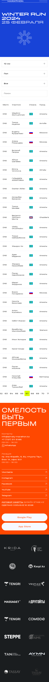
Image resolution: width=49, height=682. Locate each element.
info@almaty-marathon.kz (16, 437)
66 (21, 393)
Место (6, 105)
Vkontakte (7, 472)
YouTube (6, 490)
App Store (24, 526)
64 (11, 393)
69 (37, 393)
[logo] (12, 3)
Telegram (7, 495)
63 (6, 393)
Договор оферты (12, 502)
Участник (16, 105)
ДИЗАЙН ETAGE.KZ (34, 502)
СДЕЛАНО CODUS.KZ (13, 505)
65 (16, 393)
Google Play (24, 517)
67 (27, 393)
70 (42, 393)
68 (32, 393)
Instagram (7, 478)
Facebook (7, 484)
